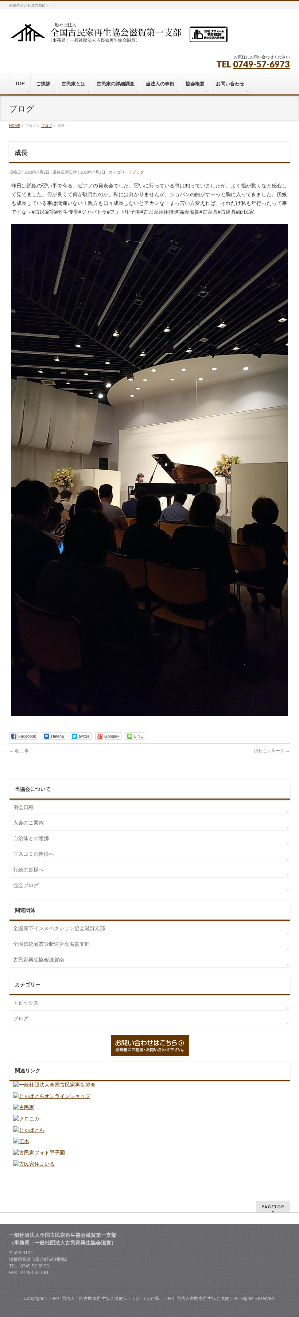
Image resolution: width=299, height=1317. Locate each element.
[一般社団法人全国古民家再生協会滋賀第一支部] (118, 35)
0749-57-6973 (261, 64)
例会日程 (23, 807)
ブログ (138, 172)
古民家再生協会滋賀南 (38, 960)
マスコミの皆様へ (33, 854)
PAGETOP (272, 1206)
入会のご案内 (28, 822)
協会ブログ (26, 885)
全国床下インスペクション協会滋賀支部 (59, 928)
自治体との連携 (31, 838)
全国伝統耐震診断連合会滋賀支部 (51, 944)
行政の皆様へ (28, 870)
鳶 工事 (19, 750)
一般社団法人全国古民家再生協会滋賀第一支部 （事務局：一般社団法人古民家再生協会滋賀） (140, 1298)
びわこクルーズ (272, 750)
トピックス (26, 1003)
